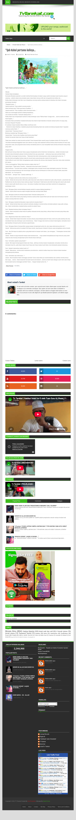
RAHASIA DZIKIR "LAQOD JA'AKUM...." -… (49, 773)
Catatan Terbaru (9, 360)
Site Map (42, 807)
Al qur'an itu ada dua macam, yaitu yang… (52, 766)
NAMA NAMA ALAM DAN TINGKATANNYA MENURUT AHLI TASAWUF (23, 658)
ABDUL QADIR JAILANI (25, 635)
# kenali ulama (62, 631)
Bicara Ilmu (10, 631)
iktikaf (20, 637)
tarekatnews (53, 633)
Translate (51, 706)
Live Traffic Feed (53, 755)
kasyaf (12, 637)
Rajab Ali (42, 736)
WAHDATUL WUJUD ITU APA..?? (21, 2)
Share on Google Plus (48, 274)
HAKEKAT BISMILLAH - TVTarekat (47, 769)
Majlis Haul (43, 635)
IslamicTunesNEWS (44, 651)
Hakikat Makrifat (28, 631)
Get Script (47, 793)
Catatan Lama (67, 360)
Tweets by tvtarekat (11, 618)
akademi (37, 633)
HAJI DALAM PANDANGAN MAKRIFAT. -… (52, 784)
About (29, 807)
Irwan (48, 687)
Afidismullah (50, 661)
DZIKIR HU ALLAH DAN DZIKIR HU (23, 667)
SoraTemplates (32, 801)
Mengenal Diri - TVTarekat (45, 781)
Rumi (16, 637)
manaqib (58, 635)
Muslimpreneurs (42, 653)
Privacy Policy (51, 807)
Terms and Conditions (63, 807)
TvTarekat (43, 741)
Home (24, 807)
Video (36, 635)
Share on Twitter (31, 274)
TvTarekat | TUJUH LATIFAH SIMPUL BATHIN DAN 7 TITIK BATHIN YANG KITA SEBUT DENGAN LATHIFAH (24, 677)
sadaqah (31, 637)
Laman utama (38, 360)
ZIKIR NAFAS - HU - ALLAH (21, 695)
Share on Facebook (15, 274)
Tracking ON (58, 793)
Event (7, 635)
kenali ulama (10, 633)
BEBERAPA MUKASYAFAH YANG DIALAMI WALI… (51, 776)
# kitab (14, 635)
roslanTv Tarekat (45, 746)
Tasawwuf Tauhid (25, 633)
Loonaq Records (44, 734)
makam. (25, 637)
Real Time (52, 793)
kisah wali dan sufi (46, 631)
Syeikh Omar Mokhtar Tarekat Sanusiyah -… (50, 762)
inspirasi (51, 635)
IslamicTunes (46, 801)
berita (45, 633)
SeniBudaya (64, 633)
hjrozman (42, 744)
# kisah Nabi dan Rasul (32, 54)
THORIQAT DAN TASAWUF (48, 739)
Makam (65, 635)
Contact (36, 807)
